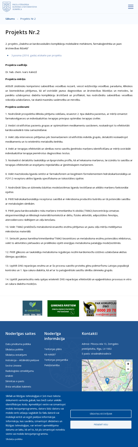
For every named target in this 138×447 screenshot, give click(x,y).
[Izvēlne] (130, 7)
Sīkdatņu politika (14, 349)
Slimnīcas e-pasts (14, 381)
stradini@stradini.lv (101, 353)
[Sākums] (20, 7)
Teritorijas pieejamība (56, 359)
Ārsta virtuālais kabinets (18, 386)
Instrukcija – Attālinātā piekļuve (22, 360)
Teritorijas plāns (53, 349)
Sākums (10, 18)
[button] (107, 381)
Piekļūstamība (52, 365)
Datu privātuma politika (18, 344)
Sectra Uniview (13, 365)
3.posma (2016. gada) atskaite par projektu (36, 55)
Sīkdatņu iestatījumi (16, 354)
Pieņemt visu (101, 424)
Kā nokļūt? (50, 354)
